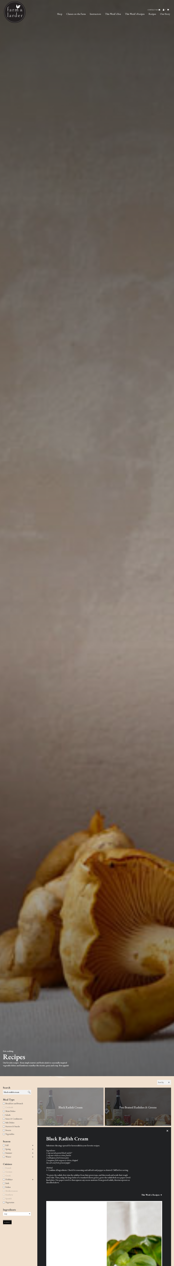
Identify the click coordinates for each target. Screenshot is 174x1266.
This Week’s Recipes (135, 14)
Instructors (95, 14)
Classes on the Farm (76, 14)
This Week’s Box (113, 14)
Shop (59, 14)
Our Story (165, 14)
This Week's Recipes (150, 1195)
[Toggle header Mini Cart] (168, 9)
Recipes (152, 14)
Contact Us (153, 10)
